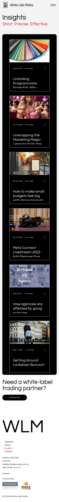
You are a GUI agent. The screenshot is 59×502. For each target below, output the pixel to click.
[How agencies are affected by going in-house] (29, 276)
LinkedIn (6, 474)
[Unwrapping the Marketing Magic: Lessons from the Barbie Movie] (29, 107)
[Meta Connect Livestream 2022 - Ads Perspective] (29, 219)
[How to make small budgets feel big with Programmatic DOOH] (29, 163)
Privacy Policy (8, 479)
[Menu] (53, 5)
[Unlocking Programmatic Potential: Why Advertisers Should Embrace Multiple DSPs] (29, 51)
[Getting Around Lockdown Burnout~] (29, 332)
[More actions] (45, 68)
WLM (23, 426)
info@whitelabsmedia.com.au (15, 464)
